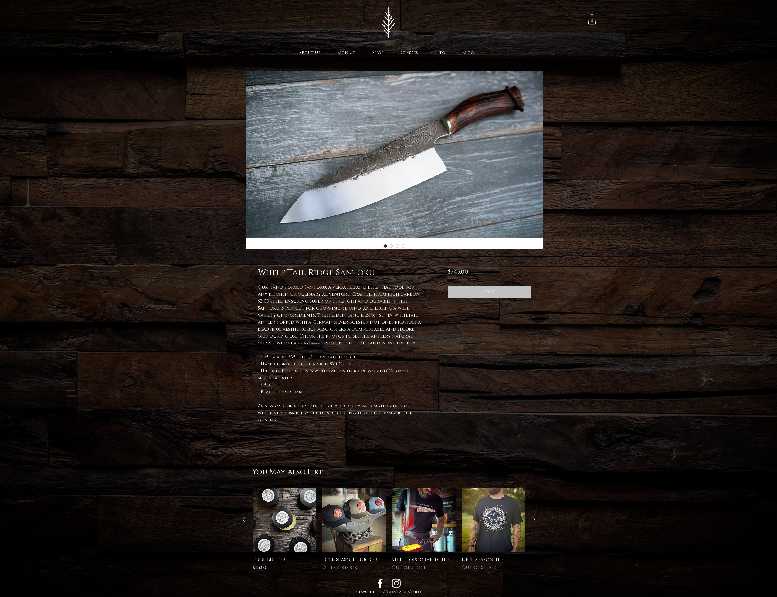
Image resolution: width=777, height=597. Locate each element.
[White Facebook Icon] (380, 583)
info (416, 592)
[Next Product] (534, 519)
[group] (389, 530)
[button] (592, 19)
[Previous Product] (243, 519)
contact (397, 592)
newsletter (369, 592)
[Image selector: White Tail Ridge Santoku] (385, 246)
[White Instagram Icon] (396, 583)
